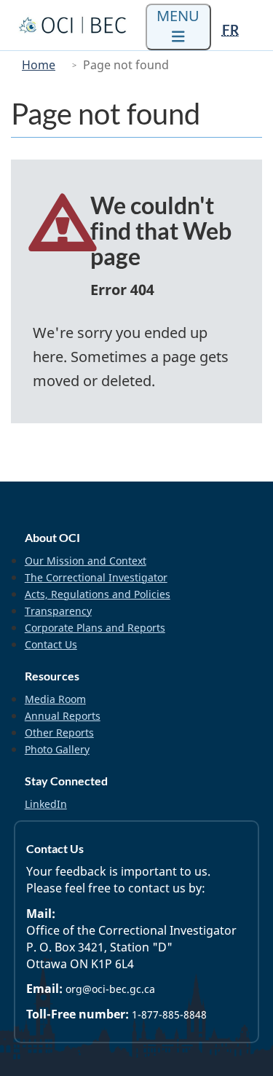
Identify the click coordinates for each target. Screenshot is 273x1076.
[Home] (74, 24)
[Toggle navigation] (178, 27)
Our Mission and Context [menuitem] (85, 561)
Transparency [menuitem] (58, 611)
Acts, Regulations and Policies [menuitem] (97, 594)
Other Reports (59, 732)
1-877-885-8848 (169, 1014)
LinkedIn (46, 804)
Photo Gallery (57, 749)
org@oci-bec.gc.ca (110, 989)
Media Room (55, 699)
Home (38, 65)
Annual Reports (62, 716)
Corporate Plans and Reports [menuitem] (95, 628)
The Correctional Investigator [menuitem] (96, 577)
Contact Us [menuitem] (51, 644)
